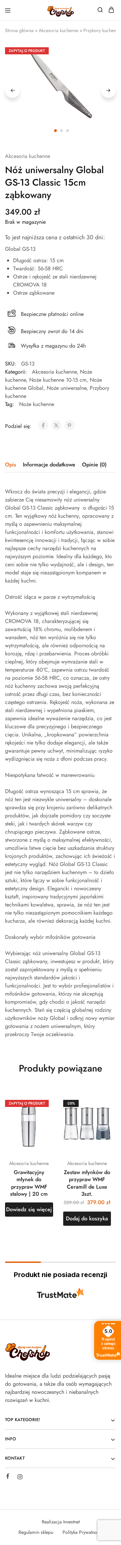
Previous (12, 90)
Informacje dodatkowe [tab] (49, 464)
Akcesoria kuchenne (58, 30)
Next (108, 90)
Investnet (71, 1521)
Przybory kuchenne (102, 30)
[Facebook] (8, 1477)
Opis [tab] (10, 464)
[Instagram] (20, 1478)
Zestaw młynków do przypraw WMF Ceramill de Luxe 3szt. (87, 1183)
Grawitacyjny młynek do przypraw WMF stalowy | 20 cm (29, 1183)
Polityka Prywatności (83, 1532)
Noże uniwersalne (66, 388)
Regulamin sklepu (35, 1532)
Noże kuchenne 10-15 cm (57, 380)
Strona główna (19, 30)
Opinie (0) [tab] (94, 464)
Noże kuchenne (36, 404)
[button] (87, 1219)
